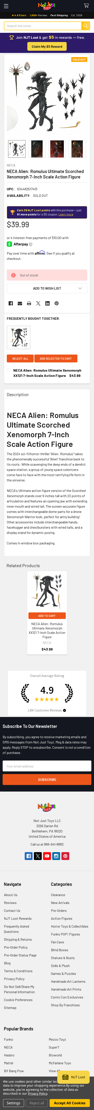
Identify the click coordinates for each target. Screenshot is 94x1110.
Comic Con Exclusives (67, 997)
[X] (38, 303)
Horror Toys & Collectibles (69, 926)
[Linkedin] (47, 303)
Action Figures (61, 918)
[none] (47, 97)
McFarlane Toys (60, 1063)
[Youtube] (47, 856)
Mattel (8, 1063)
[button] (47, 288)
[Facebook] (11, 303)
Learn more (66, 214)
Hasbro (9, 1055)
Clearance (58, 895)
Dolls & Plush (60, 965)
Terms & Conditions (18, 971)
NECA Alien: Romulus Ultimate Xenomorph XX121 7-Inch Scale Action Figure (47, 630)
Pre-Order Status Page (20, 955)
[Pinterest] (57, 303)
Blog (7, 963)
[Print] (29, 303)
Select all (20, 358)
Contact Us (12, 910)
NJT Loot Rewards (18, 918)
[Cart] (87, 6)
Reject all (37, 1103)
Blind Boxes (59, 950)
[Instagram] (56, 856)
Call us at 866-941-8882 (47, 844)
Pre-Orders (59, 910)
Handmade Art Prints (66, 989)
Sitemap (10, 1007)
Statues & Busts (63, 958)
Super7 (54, 1047)
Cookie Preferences (18, 1000)
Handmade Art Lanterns (68, 981)
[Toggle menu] (6, 6)
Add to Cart (47, 615)
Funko (8, 1039)
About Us (10, 895)
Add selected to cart (56, 358)
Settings (13, 1103)
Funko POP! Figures (65, 934)
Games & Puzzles (63, 973)
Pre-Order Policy (16, 947)
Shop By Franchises (65, 1005)
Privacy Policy (14, 979)
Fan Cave (57, 942)
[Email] (20, 303)
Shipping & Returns (18, 939)
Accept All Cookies (69, 1103)
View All (54, 1071)
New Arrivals (60, 902)
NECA (8, 1047)
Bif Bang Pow (14, 1071)
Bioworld (55, 1055)
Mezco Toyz (57, 1039)
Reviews (10, 902)
